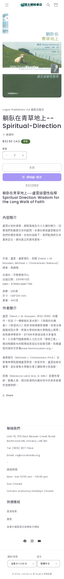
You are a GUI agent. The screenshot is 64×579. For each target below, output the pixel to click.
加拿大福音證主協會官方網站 (23, 526)
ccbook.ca (26, 574)
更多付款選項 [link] (32, 185)
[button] (7, 5)
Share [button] (9, 395)
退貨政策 (12, 511)
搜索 (9, 519)
